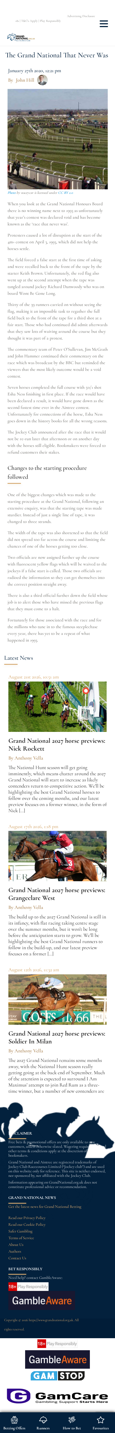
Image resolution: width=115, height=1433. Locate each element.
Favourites (101, 1428)
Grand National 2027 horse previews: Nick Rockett (56, 745)
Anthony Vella (29, 758)
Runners (43, 1428)
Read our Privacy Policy (26, 1217)
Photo (12, 192)
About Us (15, 1244)
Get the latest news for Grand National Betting (44, 1206)
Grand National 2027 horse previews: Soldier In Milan (56, 1037)
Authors (14, 1251)
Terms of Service (21, 1238)
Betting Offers (14, 1428)
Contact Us (17, 1258)
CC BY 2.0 (65, 192)
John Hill (25, 80)
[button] (103, 25)
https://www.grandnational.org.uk (51, 1320)
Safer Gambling (20, 1231)
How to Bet (72, 1428)
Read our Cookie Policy (26, 1224)
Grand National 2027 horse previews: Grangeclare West (56, 894)
